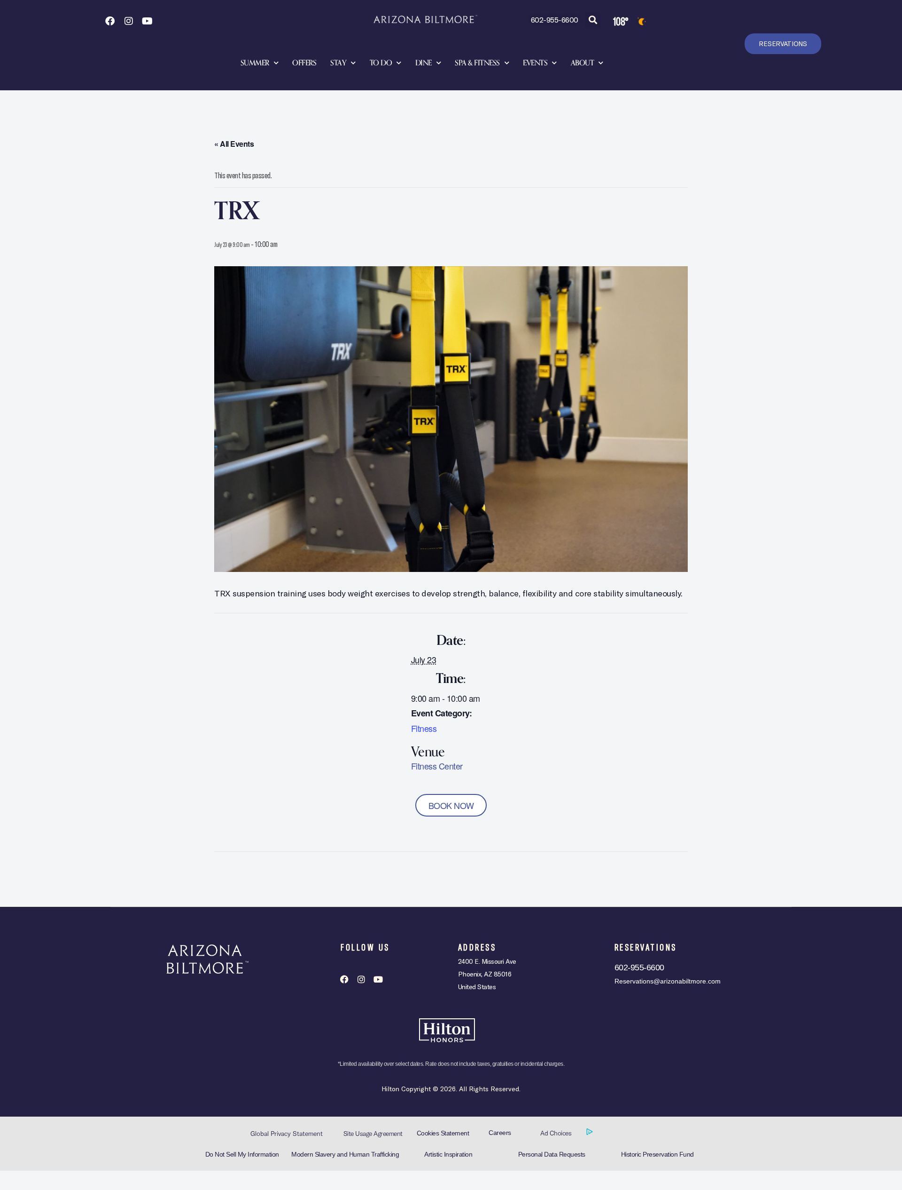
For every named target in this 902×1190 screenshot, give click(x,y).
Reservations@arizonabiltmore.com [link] (667, 981)
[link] (109, 21)
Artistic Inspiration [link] (448, 1154)
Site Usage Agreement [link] (373, 1133)
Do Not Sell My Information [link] (242, 1154)
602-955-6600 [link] (554, 19)
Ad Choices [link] (556, 1133)
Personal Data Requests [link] (551, 1154)
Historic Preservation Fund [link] (657, 1154)
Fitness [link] (424, 728)
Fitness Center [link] (437, 766)
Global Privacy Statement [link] (286, 1133)
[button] (592, 20)
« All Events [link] (234, 143)
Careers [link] (500, 1132)
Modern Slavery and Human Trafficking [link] (345, 1154)
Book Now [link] (451, 805)
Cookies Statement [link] (443, 1133)
